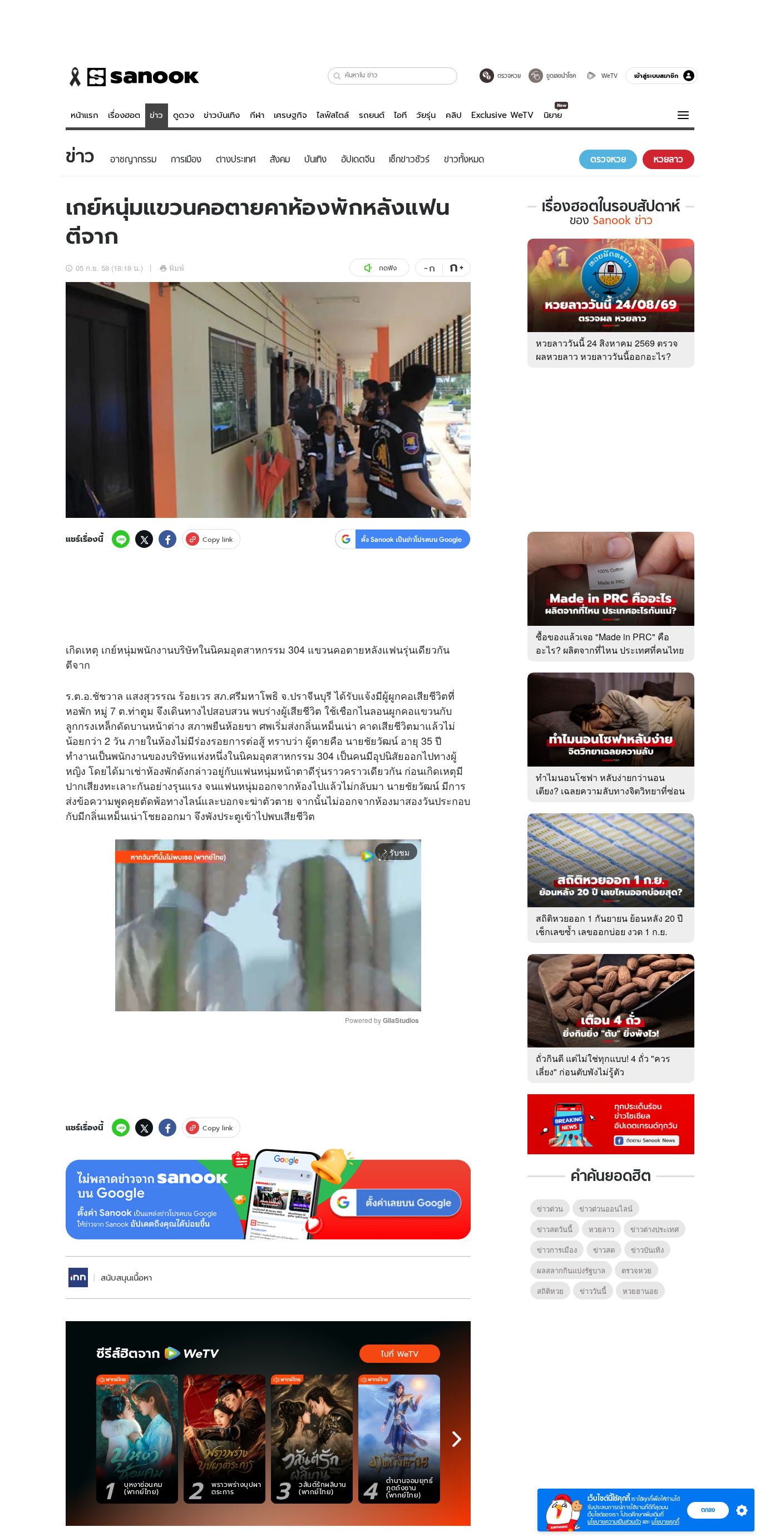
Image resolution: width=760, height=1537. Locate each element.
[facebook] (167, 539)
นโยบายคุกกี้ (665, 1522)
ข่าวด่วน (550, 1208)
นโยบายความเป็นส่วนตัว (614, 1522)
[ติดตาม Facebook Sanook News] (610, 1123)
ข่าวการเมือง (557, 1249)
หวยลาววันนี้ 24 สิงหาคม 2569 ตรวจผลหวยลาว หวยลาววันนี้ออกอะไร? (607, 350)
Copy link (218, 539)
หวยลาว (601, 1229)
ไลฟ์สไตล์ (333, 115)
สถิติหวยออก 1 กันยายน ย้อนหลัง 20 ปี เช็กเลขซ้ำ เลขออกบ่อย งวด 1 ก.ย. (609, 925)
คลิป (454, 115)
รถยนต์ (371, 115)
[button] (337, 76)
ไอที (400, 115)
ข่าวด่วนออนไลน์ (606, 1208)
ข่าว (156, 115)
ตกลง (708, 1509)
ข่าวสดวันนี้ (555, 1229)
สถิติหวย (550, 1291)
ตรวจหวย (636, 1270)
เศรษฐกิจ (290, 115)
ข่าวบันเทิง (222, 115)
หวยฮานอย (640, 1291)
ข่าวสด (604, 1249)
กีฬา (257, 115)
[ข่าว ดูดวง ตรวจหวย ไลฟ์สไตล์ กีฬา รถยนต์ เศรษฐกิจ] (132, 77)
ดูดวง (183, 115)
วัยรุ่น (426, 115)
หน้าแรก (84, 115)
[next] (457, 1439)
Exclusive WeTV (502, 115)
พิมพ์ (176, 268)
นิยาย (553, 115)
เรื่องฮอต (124, 115)
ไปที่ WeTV (399, 1354)
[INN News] (78, 1277)
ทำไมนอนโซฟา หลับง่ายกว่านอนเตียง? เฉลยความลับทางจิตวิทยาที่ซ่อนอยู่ (610, 790)
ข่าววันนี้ (593, 1291)
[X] (144, 539)
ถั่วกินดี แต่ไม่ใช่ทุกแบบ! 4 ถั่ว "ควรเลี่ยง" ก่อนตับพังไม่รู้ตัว (603, 1065)
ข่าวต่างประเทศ (654, 1229)
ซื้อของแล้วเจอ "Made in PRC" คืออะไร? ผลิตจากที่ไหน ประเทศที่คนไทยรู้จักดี (610, 650)
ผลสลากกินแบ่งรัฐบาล (571, 1270)
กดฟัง (388, 268)
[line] (121, 539)
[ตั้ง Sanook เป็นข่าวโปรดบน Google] (268, 1194)
